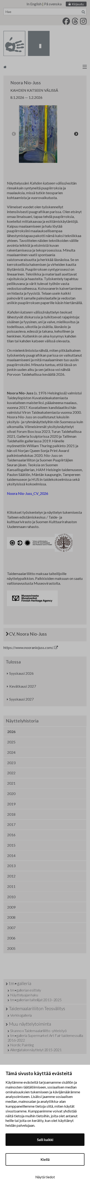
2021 (11, 783)
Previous (14, 134)
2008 (11, 917)
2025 (11, 742)
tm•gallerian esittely (25, 990)
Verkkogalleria (21, 1015)
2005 (11, 948)
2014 (11, 855)
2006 (11, 938)
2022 (11, 773)
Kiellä (45, 1159)
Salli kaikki (45, 1140)
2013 (11, 865)
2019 (11, 804)
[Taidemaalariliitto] (45, 67)
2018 (11, 814)
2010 (11, 897)
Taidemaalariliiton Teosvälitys (37, 1008)
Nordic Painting (22, 1045)
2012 (11, 876)
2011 (11, 886)
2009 (11, 907)
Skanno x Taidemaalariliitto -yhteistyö (38, 1030)
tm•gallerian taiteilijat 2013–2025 (36, 999)
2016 (11, 835)
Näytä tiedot (45, 1177)
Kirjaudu (78, 4)
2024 (11, 752)
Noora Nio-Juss (25, 82)
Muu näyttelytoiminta (30, 1024)
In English (34, 4)
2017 (11, 824)
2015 (11, 845)
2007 (11, 927)
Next (76, 134)
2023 (11, 762)
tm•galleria (20, 983)
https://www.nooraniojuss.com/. (28, 647)
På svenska (53, 4)
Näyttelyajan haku (24, 995)
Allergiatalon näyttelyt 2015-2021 (36, 1049)
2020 (11, 793)
